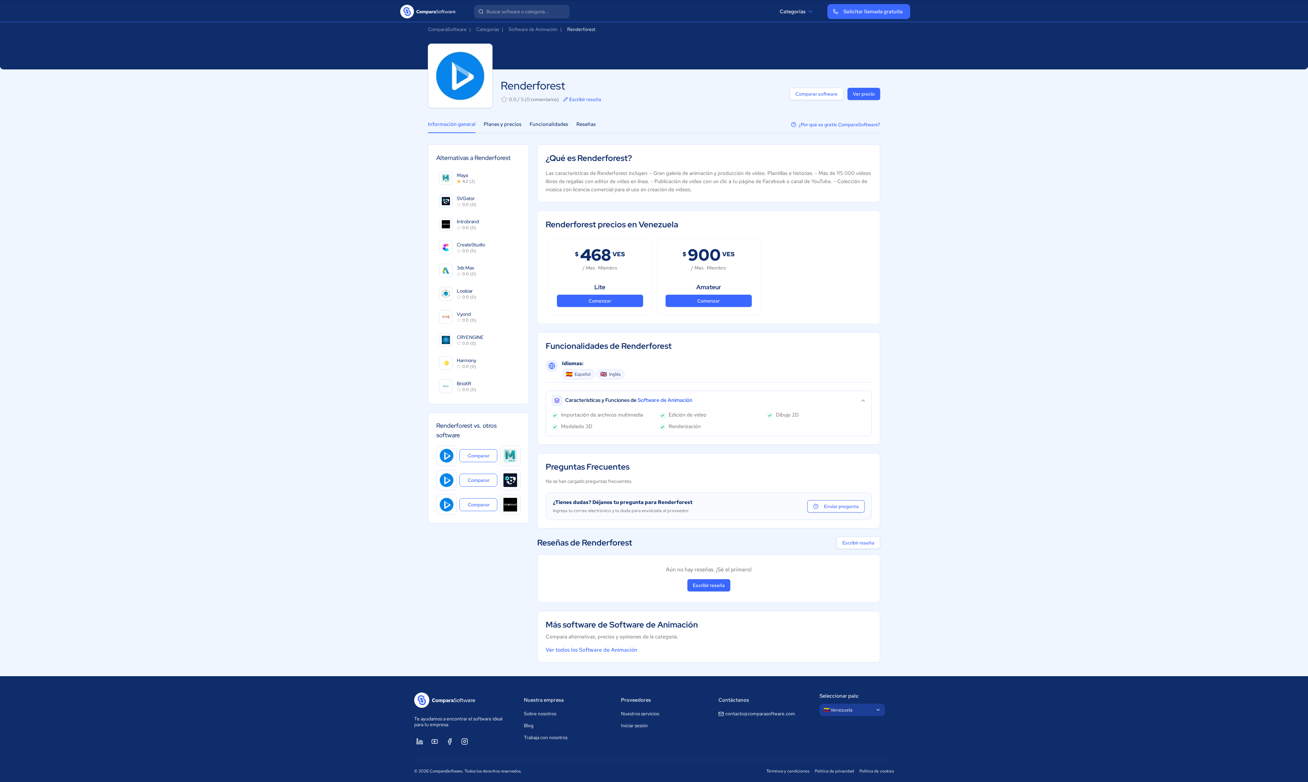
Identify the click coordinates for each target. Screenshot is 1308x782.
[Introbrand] (510, 504)
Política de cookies (876, 771)
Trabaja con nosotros (545, 737)
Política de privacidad (834, 771)
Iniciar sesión (634, 725)
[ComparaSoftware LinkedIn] (419, 741)
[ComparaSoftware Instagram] (464, 741)
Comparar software (816, 94)
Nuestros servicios (640, 714)
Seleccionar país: (839, 696)
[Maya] (510, 455)
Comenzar (600, 301)
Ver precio (864, 94)
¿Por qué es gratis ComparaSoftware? (839, 124)
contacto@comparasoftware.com (760, 714)
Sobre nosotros (540, 714)
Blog (528, 725)
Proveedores (636, 700)
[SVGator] (510, 480)
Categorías (793, 11)
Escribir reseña (585, 99)
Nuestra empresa (544, 700)
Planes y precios (502, 124)
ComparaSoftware (447, 29)
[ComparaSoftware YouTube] (434, 741)
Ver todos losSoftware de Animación (591, 649)
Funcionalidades (549, 124)
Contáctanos (733, 700)
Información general (452, 124)
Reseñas (586, 124)
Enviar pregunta (841, 506)
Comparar (482, 455)
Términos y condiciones (787, 771)
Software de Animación (533, 29)
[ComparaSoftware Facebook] (449, 741)
